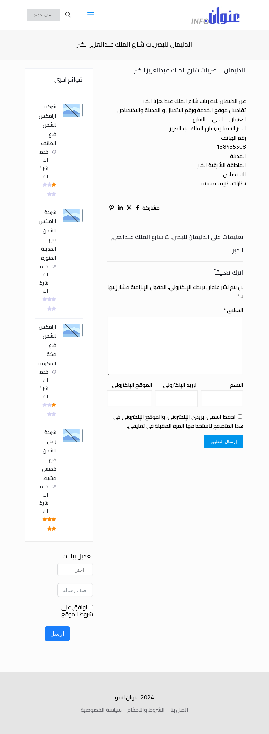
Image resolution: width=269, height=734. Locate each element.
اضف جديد (44, 14)
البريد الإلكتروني (180, 384)
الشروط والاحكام (146, 710)
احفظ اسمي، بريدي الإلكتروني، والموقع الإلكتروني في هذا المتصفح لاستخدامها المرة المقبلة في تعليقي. (178, 421)
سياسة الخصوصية (101, 710)
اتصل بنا (179, 710)
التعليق (233, 310)
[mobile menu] (90, 14)
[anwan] (215, 14)
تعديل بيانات (77, 556)
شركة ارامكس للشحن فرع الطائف (47, 125)
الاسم (236, 384)
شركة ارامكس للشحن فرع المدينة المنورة (47, 235)
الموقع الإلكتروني (132, 384)
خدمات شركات (44, 164)
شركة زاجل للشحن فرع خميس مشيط (49, 455)
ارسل (57, 633)
